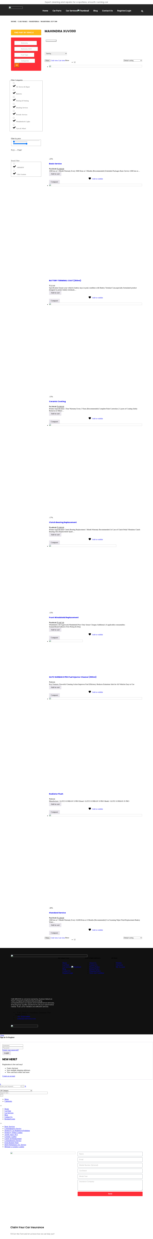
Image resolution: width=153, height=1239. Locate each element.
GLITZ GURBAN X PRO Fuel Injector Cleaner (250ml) (72, 677)
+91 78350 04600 (23, 1017)
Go (17, 65)
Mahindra (34, 21)
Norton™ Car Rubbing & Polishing (17, 1131)
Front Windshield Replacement (64, 617)
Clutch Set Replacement (13, 1139)
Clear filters (51, 40)
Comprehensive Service (12, 1129)
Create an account (8, 1076)
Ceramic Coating (57, 401)
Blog (6, 1115)
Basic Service (55, 163)
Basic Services (9, 1127)
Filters (47, 60)
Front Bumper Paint (11, 1143)
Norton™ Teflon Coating (13, 1133)
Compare (54, 182)
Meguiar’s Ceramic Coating (14, 1147)
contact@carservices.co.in (26, 1019)
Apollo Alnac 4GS (11, 1135)
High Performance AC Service (15, 1145)
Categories (8, 1101)
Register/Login (9, 1119)
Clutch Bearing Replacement (63, 522)
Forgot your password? (10, 1050)
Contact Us (8, 1117)
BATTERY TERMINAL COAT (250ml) (65, 280)
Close (2, 1035)
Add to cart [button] (55, 174)
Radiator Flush (56, 794)
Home (13, 21)
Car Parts (7, 1111)
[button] (142, 11)
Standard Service (57, 912)
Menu (6, 1099)
